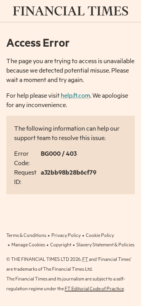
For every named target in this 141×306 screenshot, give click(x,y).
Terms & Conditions (26, 235)
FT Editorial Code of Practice (94, 288)
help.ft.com (75, 95)
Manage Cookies (28, 244)
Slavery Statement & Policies (105, 244)
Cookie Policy (100, 235)
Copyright (60, 244)
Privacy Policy (66, 235)
